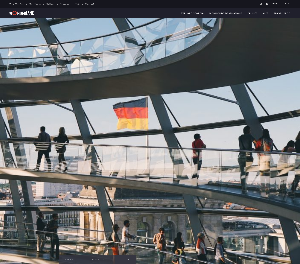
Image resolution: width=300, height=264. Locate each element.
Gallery (50, 4)
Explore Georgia (192, 13)
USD (275, 4)
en (285, 4)
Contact (89, 4)
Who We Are (16, 4)
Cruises (252, 13)
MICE (266, 13)
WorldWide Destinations (225, 13)
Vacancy (65, 4)
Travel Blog (282, 13)
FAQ (77, 4)
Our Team (35, 4)
